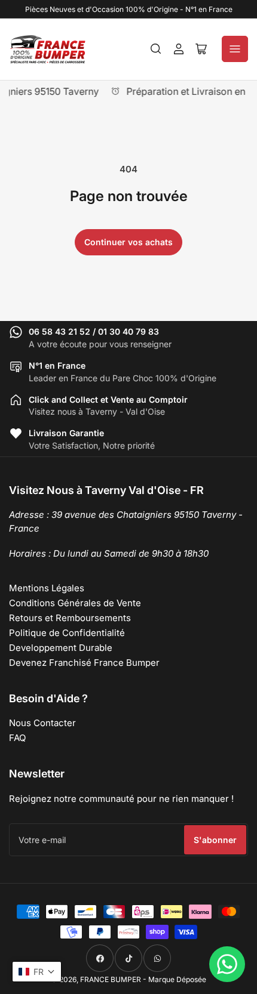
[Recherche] (156, 49)
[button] (37, 971)
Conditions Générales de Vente (75, 603)
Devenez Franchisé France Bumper (84, 662)
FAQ (17, 737)
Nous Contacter (42, 722)
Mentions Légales (46, 588)
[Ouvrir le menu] (235, 49)
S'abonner (215, 840)
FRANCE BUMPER (110, 979)
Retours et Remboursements (70, 617)
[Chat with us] (227, 964)
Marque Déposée (177, 979)
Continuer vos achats (128, 242)
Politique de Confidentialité (67, 632)
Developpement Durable (60, 647)
